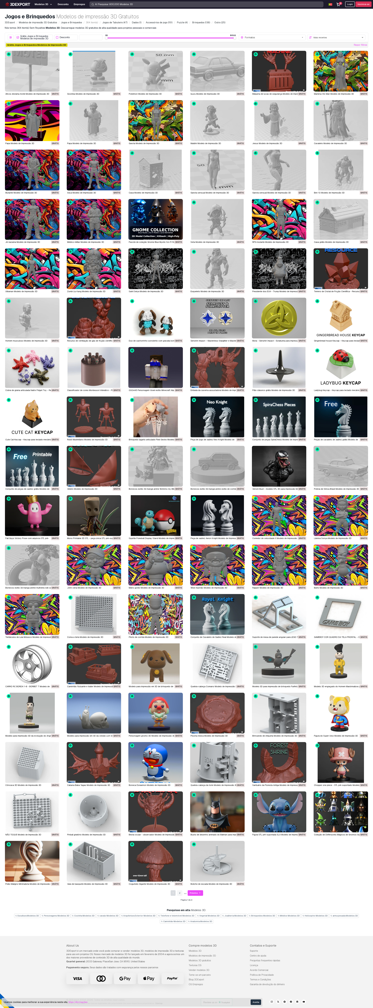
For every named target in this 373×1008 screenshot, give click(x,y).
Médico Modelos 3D (289, 915)
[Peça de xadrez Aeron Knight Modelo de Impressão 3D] (217, 515)
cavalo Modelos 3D (108, 915)
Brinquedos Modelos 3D (263, 915)
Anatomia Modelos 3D (201, 921)
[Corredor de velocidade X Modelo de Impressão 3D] (279, 515)
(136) (201, 22)
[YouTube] (304, 1002)
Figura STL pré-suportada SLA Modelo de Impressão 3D (278, 834)
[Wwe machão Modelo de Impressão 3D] (217, 565)
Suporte (254, 950)
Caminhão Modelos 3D (174, 921)
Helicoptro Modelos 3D (316, 915)
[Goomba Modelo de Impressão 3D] (94, 71)
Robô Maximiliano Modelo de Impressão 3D (87, 439)
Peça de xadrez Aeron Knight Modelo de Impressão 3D (216, 538)
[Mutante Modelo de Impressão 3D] (32, 170)
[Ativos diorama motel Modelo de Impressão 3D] (32, 71)
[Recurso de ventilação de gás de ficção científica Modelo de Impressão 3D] (94, 318)
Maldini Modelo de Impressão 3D (206, 143)
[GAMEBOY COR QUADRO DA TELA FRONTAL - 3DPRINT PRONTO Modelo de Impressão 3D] (341, 614)
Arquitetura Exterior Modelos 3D (139, 915)
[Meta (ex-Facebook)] (291, 1002)
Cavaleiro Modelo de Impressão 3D (330, 143)
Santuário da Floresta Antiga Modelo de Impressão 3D (277, 785)
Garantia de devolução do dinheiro (267, 984)
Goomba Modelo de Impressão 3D (83, 94)
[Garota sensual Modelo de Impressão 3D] (217, 170)
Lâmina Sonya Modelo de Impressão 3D (332, 538)
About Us (72, 945)
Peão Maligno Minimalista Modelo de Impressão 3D (29, 884)
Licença (254, 965)
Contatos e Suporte (263, 945)
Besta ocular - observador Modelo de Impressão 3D (153, 834)
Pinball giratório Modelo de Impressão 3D (86, 834)
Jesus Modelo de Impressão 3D (267, 143)
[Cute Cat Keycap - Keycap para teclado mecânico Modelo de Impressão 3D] (32, 417)
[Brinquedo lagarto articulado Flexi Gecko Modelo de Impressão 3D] (155, 417)
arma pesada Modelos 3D (345, 915)
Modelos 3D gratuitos (200, 960)
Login (350, 4)
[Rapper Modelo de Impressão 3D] (279, 565)
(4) (182, 22)
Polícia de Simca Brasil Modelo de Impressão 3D (336, 489)
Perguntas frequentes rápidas (265, 960)
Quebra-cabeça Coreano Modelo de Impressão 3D (214, 686)
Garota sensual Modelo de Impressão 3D (210, 192)
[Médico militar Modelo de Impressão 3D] (94, 219)
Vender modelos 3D (199, 970)
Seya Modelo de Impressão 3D (81, 192)
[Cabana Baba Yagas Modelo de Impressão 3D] (94, 762)
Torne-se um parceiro (200, 974)
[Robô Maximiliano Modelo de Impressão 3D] (94, 417)
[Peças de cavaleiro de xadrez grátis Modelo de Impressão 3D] (341, 417)
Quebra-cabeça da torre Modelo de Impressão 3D (214, 785)
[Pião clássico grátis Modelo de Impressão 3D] (279, 367)
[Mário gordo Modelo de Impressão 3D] (155, 565)
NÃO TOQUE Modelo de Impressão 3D (23, 834)
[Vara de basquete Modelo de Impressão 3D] (94, 861)
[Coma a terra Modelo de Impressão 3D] (94, 614)
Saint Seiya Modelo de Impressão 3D (146, 291)
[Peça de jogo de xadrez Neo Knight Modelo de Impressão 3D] (217, 417)
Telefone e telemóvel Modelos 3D (177, 915)
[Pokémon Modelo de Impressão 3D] (155, 71)
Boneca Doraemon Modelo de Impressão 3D (149, 785)
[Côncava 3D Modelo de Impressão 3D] (32, 762)
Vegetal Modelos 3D (209, 915)
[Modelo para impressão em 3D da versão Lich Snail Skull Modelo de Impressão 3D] (94, 713)
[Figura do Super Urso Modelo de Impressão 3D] (341, 713)
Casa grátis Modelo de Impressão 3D (331, 242)
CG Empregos (196, 984)
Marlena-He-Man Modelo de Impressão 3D (334, 94)
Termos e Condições (260, 979)
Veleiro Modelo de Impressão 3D (82, 489)
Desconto (65, 37)
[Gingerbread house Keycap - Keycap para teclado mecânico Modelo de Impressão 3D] (341, 318)
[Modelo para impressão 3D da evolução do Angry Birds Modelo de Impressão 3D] (32, 713)
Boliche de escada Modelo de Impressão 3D (211, 884)
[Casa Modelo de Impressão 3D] (155, 170)
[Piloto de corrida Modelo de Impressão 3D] (155, 614)
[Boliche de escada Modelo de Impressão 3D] (217, 861)
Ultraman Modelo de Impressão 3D (21, 291)
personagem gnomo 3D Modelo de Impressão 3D (152, 735)
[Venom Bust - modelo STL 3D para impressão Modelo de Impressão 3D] (279, 466)
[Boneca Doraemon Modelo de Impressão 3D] (155, 762)
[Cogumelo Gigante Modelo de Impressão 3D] (155, 861)
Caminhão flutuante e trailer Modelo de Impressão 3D (92, 686)
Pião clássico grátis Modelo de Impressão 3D (273, 390)
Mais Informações (78, 1002)
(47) (114, 22)
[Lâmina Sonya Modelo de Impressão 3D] (341, 515)
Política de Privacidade (262, 974)
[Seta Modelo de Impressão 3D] (217, 219)
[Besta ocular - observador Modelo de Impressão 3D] (155, 811)
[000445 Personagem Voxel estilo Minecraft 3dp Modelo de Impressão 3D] (155, 367)
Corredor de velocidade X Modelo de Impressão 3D (276, 538)
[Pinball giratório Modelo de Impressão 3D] (94, 811)
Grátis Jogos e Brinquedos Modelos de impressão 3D (34, 37)
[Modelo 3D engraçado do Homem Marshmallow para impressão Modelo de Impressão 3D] (341, 663)
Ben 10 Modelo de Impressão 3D (329, 192)
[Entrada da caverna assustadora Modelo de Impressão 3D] (217, 367)
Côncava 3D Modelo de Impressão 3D (23, 785)
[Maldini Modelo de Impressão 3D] (217, 120)
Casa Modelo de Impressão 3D (143, 192)
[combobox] (274, 37)
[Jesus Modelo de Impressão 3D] (279, 120)
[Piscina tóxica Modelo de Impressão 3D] (217, 713)
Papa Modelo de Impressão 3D (19, 143)
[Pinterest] (284, 1002)
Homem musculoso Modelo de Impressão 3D (26, 340)
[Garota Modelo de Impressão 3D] (155, 120)
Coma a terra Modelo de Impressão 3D (85, 637)
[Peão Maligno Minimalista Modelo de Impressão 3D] (32, 861)
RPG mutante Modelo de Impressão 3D (270, 242)
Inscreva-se (364, 4)
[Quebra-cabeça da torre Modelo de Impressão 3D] (217, 762)
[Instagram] (272, 1002)
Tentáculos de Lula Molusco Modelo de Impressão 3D (30, 637)
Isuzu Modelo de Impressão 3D (205, 94)
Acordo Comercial (259, 970)
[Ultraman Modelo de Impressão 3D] (32, 268)
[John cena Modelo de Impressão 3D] (94, 565)
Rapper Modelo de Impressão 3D (267, 587)
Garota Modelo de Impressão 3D (144, 143)
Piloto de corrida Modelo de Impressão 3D (148, 637)
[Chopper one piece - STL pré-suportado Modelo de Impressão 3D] (341, 762)
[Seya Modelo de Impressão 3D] (94, 170)
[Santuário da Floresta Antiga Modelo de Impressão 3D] (279, 762)
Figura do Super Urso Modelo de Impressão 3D (336, 735)
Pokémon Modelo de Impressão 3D (145, 94)
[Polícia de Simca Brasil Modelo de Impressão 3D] (341, 466)
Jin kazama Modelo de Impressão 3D (22, 242)
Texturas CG (195, 965)
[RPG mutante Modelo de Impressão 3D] (279, 219)
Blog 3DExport (196, 979)
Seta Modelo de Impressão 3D (205, 242)
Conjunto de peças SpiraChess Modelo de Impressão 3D (279, 439)
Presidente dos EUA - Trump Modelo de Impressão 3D (277, 291)
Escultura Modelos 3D (28, 915)
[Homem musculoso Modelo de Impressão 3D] (32, 318)
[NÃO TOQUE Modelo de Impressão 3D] (32, 811)
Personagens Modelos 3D (56, 915)
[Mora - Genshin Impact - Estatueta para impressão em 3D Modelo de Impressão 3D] (279, 318)
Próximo (194, 893)
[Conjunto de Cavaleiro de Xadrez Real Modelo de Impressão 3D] (217, 614)
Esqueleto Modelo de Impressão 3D (207, 291)
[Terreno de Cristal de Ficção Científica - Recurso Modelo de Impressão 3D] (341, 268)
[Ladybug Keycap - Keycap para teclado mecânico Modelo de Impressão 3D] (341, 367)
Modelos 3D (195, 950)
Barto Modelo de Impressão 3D (328, 587)
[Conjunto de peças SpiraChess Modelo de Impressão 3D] (279, 417)
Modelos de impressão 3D (202, 955)
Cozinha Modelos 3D (84, 915)
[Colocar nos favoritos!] (55, 87)
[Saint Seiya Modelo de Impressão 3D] (155, 268)
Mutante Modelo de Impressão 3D (21, 192)
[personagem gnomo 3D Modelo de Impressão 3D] (155, 713)
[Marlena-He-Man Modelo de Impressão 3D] (341, 71)
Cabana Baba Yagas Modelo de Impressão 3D (88, 785)
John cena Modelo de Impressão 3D (84, 587)
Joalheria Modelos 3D (235, 915)
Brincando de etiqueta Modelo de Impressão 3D (274, 735)
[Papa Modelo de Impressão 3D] (32, 120)
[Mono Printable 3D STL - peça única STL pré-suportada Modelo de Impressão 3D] (94, 515)
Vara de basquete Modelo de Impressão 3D (87, 884)
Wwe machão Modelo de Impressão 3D (209, 587)
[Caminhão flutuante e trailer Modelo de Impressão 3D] (94, 663)
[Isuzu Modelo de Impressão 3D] (217, 71)
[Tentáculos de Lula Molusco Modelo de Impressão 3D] (32, 614)
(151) (159, 22)
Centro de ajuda (258, 955)
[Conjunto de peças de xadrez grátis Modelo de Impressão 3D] (32, 466)
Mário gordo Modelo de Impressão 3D (146, 587)
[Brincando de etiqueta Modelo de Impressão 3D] (279, 713)
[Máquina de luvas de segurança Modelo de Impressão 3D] (279, 71)
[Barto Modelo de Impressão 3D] (341, 565)
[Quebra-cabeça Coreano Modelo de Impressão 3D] (217, 663)
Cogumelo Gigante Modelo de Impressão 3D (149, 884)
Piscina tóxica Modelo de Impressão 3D (209, 735)
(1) (136, 22)
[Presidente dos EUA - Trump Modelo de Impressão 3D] (279, 268)
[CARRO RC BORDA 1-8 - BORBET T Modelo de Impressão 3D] (32, 663)
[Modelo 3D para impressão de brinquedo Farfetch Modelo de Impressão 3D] (279, 663)
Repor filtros (360, 44)
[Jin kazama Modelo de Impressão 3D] (32, 219)
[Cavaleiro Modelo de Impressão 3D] (341, 120)
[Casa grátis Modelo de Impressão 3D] (341, 219)
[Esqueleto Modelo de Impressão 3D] (217, 268)
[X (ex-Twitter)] (278, 1002)
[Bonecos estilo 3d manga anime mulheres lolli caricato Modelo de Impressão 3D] (32, 565)
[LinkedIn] (297, 1002)
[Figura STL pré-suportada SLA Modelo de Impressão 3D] (279, 811)
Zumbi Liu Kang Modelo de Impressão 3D (86, 291)
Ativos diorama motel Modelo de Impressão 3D (27, 94)
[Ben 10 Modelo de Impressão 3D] (341, 170)
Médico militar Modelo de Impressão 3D (85, 242)
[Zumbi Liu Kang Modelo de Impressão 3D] (94, 268)
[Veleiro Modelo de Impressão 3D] (94, 466)
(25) (219, 22)
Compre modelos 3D (203, 945)
